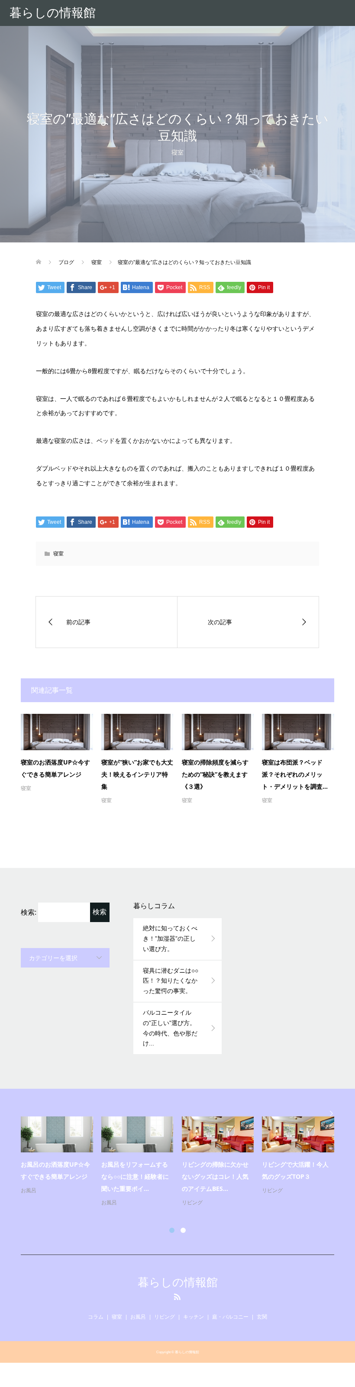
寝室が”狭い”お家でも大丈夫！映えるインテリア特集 (137, 774)
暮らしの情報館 (53, 12)
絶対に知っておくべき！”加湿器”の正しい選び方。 (170, 938)
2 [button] (183, 1230)
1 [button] (171, 1230)
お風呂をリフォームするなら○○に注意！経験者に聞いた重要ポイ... (135, 1176)
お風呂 (28, 1190)
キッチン (193, 1317)
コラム (95, 1317)
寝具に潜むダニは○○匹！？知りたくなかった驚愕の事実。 (170, 981)
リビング (192, 1203)
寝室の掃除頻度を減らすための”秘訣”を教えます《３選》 (215, 774)
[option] (181, 1162)
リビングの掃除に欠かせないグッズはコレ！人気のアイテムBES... (215, 1176)
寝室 (177, 152)
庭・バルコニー (230, 1317)
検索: (28, 912)
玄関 (262, 1317)
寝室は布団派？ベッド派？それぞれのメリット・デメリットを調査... (295, 774)
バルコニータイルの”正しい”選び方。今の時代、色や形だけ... (170, 1028)
